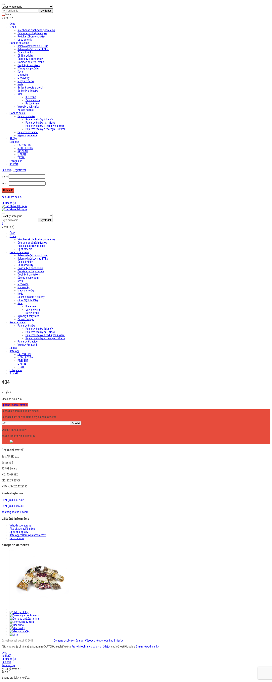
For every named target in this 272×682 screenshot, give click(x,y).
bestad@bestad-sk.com (15, 512)
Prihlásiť (6, 662)
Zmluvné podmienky (147, 646)
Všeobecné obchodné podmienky (104, 640)
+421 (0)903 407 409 (13, 500)
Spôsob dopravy (19, 531)
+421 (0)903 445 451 (13, 506)
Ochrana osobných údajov (68, 640)
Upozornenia (17, 538)
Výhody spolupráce (20, 525)
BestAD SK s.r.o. (43, 640)
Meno (5, 176)
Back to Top (8, 665)
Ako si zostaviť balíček (22, 528)
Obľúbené (9, 203)
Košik (6, 655)
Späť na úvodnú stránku (15, 404)
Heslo (5, 183)
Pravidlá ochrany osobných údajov (91, 646)
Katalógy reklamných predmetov (28, 535)
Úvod (4, 652)
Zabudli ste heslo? (12, 197)
